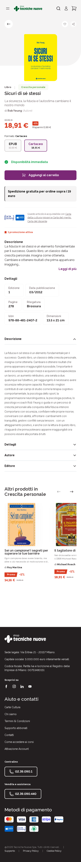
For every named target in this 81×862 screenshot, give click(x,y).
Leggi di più (67, 269)
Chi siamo (11, 714)
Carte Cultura (12, 707)
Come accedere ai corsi (19, 741)
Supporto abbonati (16, 728)
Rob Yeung (15, 110)
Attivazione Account (17, 748)
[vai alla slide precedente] (59, 492)
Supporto (10, 850)
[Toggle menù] (8, 8)
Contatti (9, 734)
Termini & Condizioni (17, 721)
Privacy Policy (31, 850)
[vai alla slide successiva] (71, 492)
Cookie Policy (54, 850)
